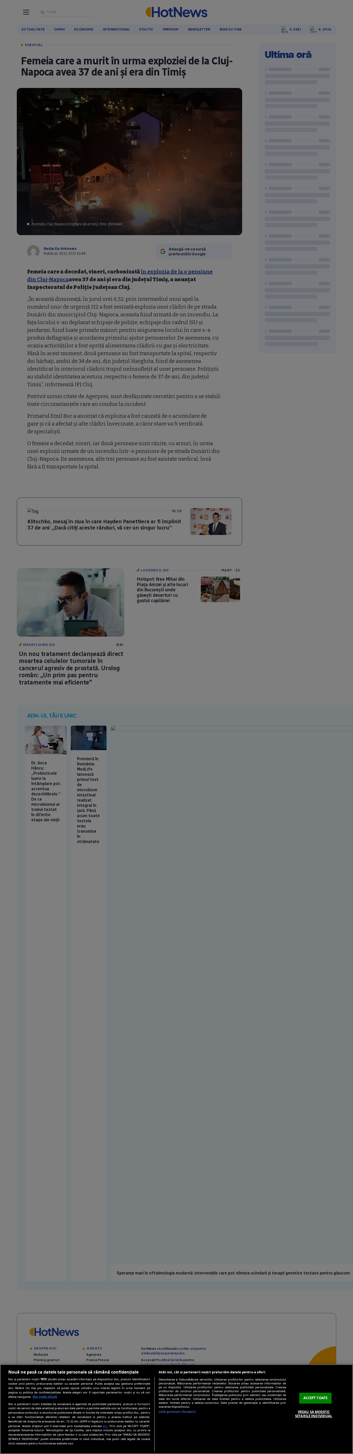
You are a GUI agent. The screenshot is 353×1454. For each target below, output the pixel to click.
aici (105, 1426)
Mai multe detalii (45, 1397)
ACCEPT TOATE (315, 1398)
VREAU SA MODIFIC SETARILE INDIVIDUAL (313, 1414)
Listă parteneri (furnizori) (177, 1412)
